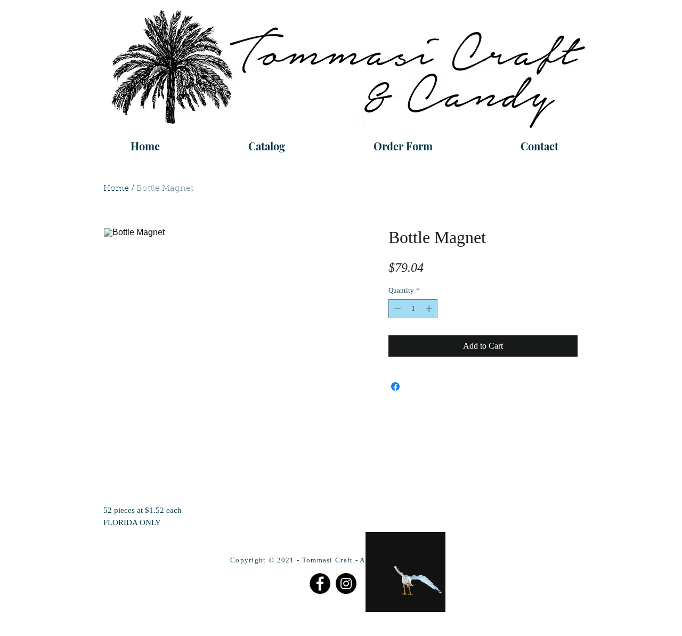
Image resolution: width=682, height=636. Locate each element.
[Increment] (430, 309)
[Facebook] (320, 583)
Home (116, 188)
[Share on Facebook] (395, 386)
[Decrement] (396, 309)
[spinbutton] (413, 309)
